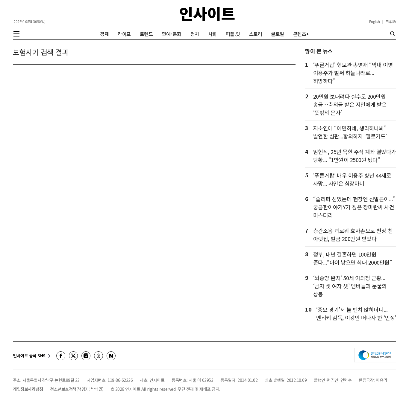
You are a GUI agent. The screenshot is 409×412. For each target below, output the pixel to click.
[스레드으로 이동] (98, 355)
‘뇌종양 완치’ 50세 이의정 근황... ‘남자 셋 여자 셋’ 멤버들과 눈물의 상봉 (350, 286)
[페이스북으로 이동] (60, 355)
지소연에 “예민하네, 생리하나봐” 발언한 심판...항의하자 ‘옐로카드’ (350, 132)
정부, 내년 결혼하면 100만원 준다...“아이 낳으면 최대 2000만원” (352, 258)
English (374, 21)
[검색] (393, 34)
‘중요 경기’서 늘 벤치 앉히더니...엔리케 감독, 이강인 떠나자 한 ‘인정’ (356, 313)
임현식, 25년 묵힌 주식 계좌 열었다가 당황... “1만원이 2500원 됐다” (354, 156)
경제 (104, 33)
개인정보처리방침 (28, 389)
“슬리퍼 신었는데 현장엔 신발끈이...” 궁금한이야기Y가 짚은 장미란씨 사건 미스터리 (354, 207)
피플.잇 (233, 33)
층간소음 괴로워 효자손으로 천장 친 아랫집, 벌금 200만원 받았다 (353, 234)
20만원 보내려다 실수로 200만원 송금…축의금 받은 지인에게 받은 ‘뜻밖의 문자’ (350, 104)
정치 (194, 33)
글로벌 (277, 33)
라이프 (124, 33)
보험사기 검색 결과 (40, 52)
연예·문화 (171, 33)
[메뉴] (16, 33)
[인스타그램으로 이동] (85, 355)
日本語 (390, 21)
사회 (212, 33)
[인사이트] (207, 14)
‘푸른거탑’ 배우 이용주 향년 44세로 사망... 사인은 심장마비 (352, 179)
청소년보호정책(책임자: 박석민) (77, 389)
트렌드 (146, 33)
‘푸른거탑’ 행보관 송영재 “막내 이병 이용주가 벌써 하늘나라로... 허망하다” (353, 73)
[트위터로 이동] (73, 355)
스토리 (255, 33)
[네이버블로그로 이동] (111, 355)
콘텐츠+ (301, 33)
